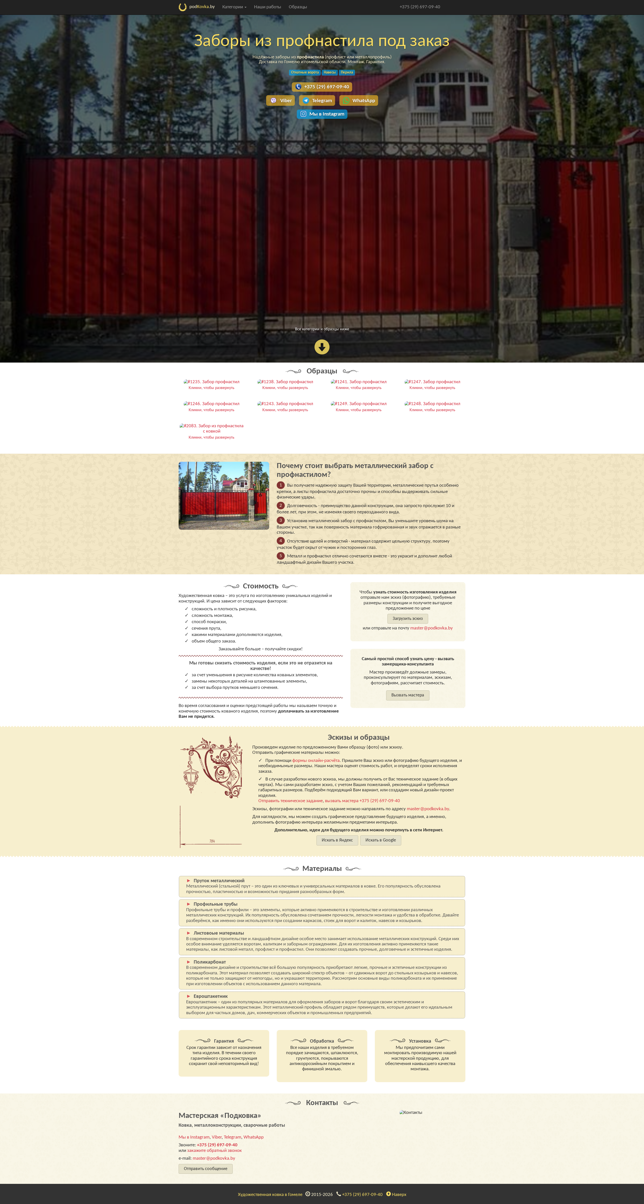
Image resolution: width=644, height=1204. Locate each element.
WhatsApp (363, 100)
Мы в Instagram (326, 114)
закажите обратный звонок (214, 1150)
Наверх (398, 1194)
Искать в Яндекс (337, 840)
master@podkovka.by (431, 628)
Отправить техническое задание (290, 801)
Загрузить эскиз (408, 618)
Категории (233, 7)
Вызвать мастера (407, 695)
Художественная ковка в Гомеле (271, 1194)
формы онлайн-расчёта (316, 760)
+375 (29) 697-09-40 (420, 7)
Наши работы (267, 7)
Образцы (298, 7)
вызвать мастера (341, 801)
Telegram (322, 100)
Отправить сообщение (205, 1168)
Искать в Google (381, 840)
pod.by (202, 7)
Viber (286, 100)
